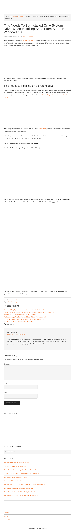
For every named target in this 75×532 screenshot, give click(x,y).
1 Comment (31, 36)
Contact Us (6, 516)
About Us (6, 512)
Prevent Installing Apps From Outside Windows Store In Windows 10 (24, 310)
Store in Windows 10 (29, 40)
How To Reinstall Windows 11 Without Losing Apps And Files (20, 492)
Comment (7, 364)
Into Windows (37, 3)
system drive (42, 128)
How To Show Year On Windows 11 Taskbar (15, 477)
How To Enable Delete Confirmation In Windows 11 (17, 462)
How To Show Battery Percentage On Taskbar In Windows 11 (20, 470)
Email (6, 393)
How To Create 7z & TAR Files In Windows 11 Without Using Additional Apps (24, 484)
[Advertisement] (37, 114)
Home (14, 16)
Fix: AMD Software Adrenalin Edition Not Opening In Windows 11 (21, 473)
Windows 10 (20, 16)
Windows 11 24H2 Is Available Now (13, 480)
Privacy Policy (7, 520)
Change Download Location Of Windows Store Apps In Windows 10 (24, 319)
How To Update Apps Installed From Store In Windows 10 (21, 314)
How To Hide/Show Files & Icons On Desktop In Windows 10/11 (21, 495)
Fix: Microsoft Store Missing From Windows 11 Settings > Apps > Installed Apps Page (29, 312)
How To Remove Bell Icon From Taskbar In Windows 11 (18, 488)
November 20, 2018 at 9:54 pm (16, 334)
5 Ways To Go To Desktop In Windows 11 (15, 466)
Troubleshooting (12, 302)
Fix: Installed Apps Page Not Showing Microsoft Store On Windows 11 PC (25, 317)
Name (6, 383)
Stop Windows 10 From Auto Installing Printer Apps (19, 322)
